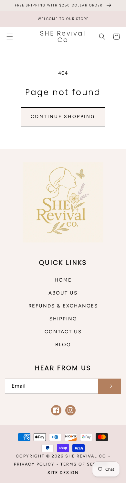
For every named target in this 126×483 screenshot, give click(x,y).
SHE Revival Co (85, 456)
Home (63, 280)
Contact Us (63, 332)
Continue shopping (63, 116)
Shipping (63, 319)
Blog (63, 345)
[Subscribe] (109, 386)
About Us (63, 293)
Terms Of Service (84, 464)
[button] (10, 36)
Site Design (63, 472)
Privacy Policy (34, 464)
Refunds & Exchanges (63, 306)
